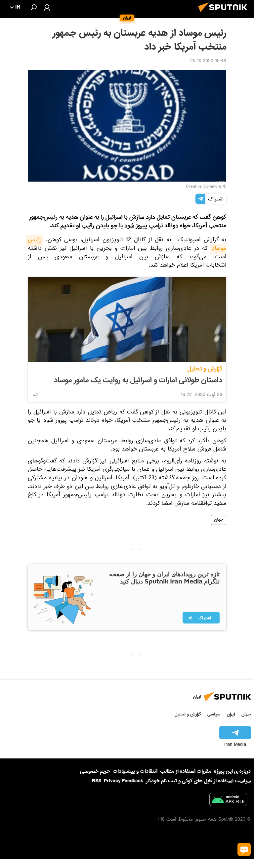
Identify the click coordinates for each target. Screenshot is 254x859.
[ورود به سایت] (47, 7)
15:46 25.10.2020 (208, 61)
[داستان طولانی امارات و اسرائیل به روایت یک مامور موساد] (127, 319)
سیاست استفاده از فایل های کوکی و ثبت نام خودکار (198, 781)
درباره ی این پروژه (232, 771)
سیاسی (213, 714)
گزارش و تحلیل (205, 369)
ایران (231, 714)
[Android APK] (228, 801)
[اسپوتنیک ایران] (224, 14)
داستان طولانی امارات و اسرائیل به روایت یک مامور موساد (138, 380)
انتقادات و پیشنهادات (135, 771)
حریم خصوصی (95, 771)
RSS (96, 781)
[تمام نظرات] (244, 849)
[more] (35, 394)
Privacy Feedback (123, 781)
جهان (218, 520)
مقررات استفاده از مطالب (185, 771)
